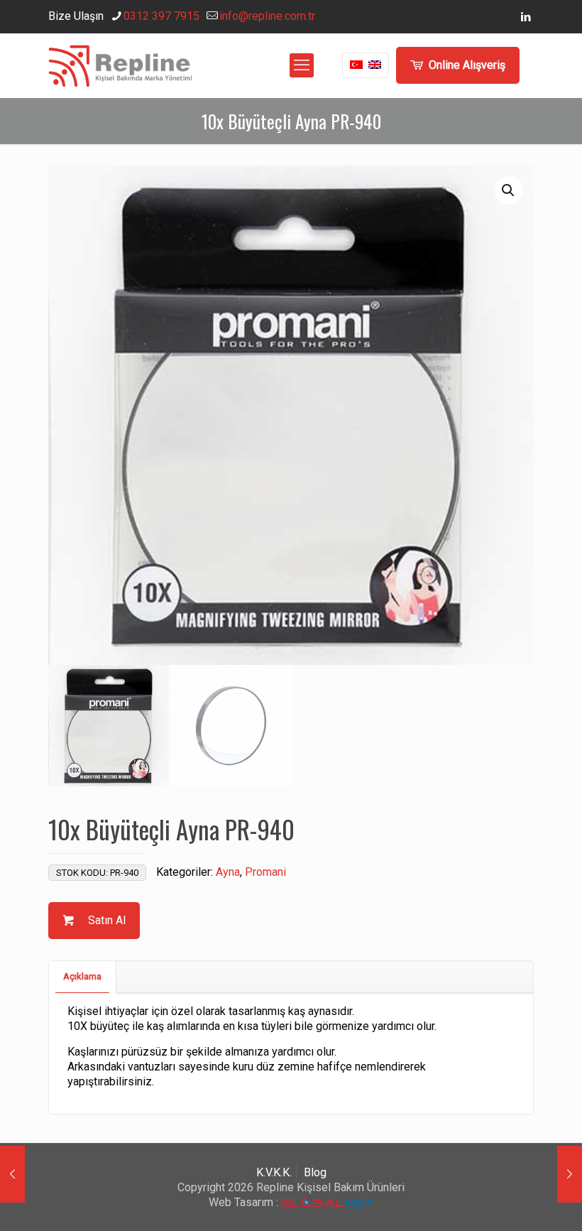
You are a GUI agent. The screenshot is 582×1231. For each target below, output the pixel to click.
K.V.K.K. (274, 1172)
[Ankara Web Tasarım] (327, 1203)
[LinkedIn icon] (525, 17)
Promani (265, 872)
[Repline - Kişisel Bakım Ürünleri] (120, 65)
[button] (509, 190)
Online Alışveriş (467, 65)
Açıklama (82, 976)
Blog (315, 1172)
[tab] (82, 977)
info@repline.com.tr (267, 16)
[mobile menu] (302, 65)
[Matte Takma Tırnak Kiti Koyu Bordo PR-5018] (12, 1174)
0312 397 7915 (161, 16)
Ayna (228, 872)
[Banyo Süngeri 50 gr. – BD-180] (569, 1174)
